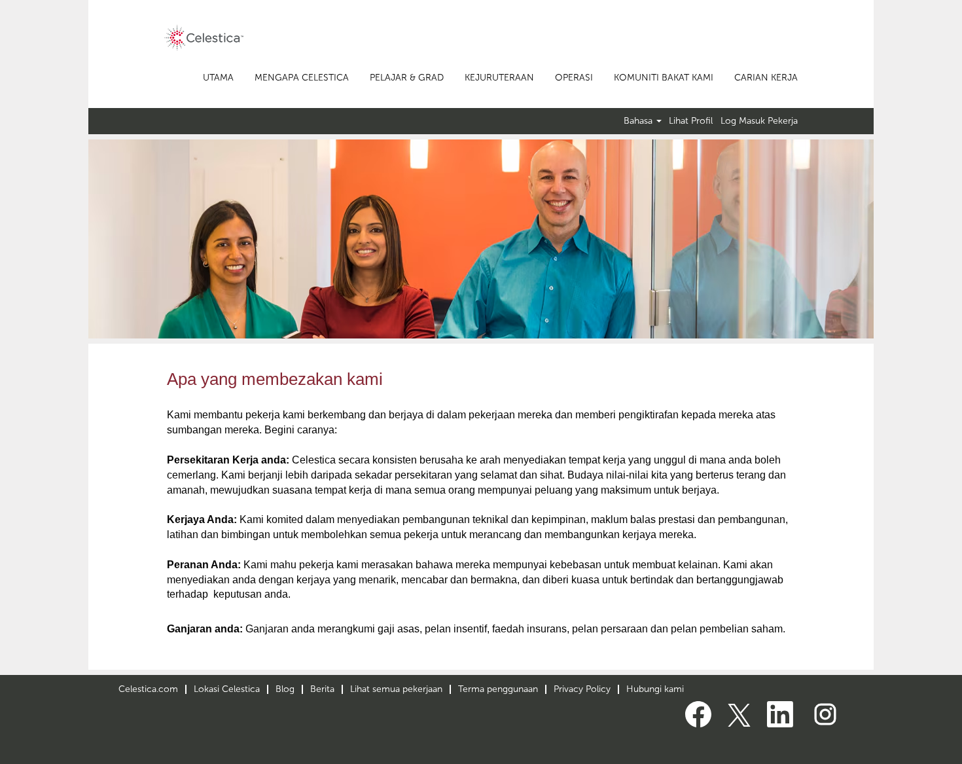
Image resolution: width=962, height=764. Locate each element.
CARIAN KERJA (766, 77)
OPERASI (574, 77)
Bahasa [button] (639, 121)
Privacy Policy (582, 689)
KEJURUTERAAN (499, 77)
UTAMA (218, 77)
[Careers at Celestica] (204, 38)
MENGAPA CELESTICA (302, 77)
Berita (322, 689)
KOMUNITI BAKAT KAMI (663, 77)
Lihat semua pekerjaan (396, 689)
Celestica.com (148, 689)
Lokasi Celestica (227, 689)
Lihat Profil (691, 121)
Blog (285, 689)
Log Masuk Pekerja (759, 121)
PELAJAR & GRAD (407, 77)
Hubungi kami (655, 689)
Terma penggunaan (498, 689)
